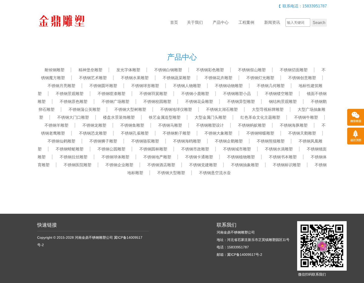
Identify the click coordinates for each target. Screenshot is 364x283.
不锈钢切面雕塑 (294, 70)
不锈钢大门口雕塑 (73, 117)
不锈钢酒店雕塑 (161, 165)
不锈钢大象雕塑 (218, 133)
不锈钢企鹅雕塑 (229, 141)
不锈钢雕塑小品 (237, 94)
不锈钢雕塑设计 (210, 125)
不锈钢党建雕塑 (203, 165)
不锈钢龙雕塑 (94, 125)
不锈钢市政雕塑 (195, 149)
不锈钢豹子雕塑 (176, 133)
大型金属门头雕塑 (210, 117)
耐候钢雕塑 (54, 70)
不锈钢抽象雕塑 (245, 165)
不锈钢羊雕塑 (56, 125)
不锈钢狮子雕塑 (103, 141)
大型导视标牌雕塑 (268, 109)
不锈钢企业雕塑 (119, 165)
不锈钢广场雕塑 (115, 101)
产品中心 (221, 22)
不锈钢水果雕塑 (135, 78)
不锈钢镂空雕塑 (279, 94)
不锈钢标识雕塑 (287, 165)
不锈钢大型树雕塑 (130, 109)
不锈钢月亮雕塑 (61, 86)
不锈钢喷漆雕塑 (111, 94)
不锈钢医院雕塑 (77, 165)
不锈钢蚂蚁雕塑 (252, 125)
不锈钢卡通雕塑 (199, 157)
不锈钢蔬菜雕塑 (176, 78)
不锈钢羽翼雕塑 (153, 94)
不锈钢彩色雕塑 (210, 70)
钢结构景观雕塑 (283, 101)
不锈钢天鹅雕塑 (302, 133)
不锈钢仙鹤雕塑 (61, 141)
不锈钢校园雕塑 (157, 101)
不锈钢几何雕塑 (271, 86)
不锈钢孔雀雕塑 (135, 133)
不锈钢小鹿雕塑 (195, 94)
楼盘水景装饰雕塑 (119, 117)
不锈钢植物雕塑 (241, 157)
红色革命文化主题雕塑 (260, 117)
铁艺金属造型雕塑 (165, 117)
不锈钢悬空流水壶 (215, 173)
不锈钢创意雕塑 (302, 78)
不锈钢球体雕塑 (115, 157)
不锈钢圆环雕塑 (103, 86)
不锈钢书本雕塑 (283, 157)
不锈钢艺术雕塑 (93, 78)
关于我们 (195, 22)
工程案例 (246, 22)
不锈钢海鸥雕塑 (187, 141)
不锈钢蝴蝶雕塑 (260, 133)
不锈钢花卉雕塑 (218, 78)
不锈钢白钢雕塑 (168, 70)
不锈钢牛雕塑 (306, 117)
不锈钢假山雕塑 (252, 70)
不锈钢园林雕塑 (153, 149)
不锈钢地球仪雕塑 (176, 109)
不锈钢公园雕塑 (111, 149)
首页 (174, 22)
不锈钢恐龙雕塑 (93, 133)
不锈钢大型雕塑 (171, 173)
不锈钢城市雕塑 (237, 149)
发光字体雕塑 (128, 70)
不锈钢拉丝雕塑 (73, 157)
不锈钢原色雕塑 (73, 101)
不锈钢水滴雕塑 (279, 149)
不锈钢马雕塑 (170, 125)
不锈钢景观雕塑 (69, 94)
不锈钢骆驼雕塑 (145, 141)
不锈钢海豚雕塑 (294, 125)
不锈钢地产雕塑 (157, 157)
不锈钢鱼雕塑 (132, 125)
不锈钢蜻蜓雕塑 (69, 149)
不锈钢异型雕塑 (241, 101)
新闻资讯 (272, 22)
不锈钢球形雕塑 (145, 86)
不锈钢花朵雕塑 (199, 101)
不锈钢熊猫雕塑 (271, 141)
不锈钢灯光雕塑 (260, 78)
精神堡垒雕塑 (90, 70)
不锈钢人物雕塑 (187, 86)
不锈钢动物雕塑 (229, 86)
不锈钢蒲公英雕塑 (84, 109)
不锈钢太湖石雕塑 (222, 109)
